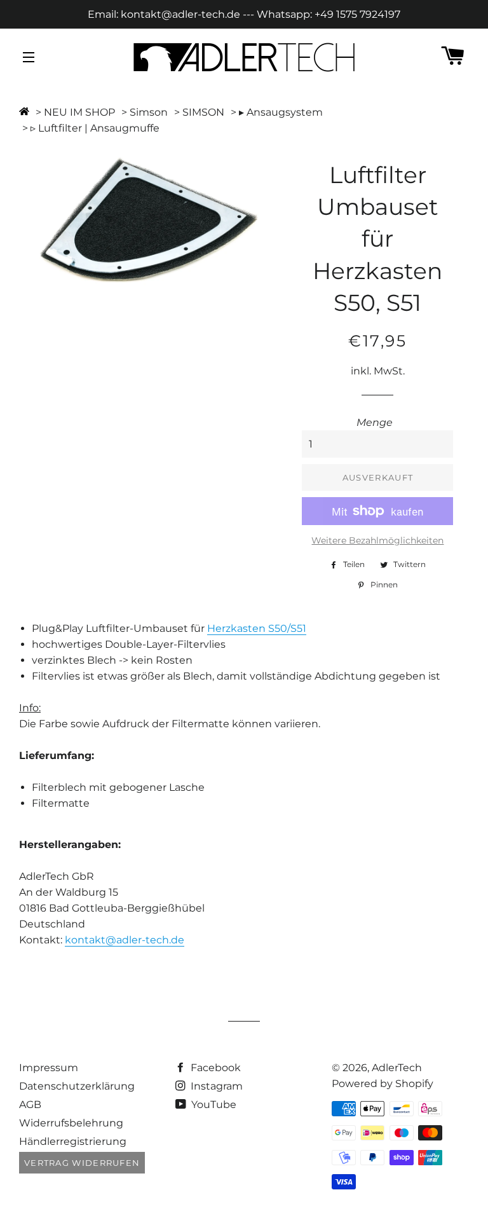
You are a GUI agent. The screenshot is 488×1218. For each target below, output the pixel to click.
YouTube (212, 1104)
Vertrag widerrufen (82, 1163)
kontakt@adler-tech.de (124, 940)
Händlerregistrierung (72, 1141)
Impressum (48, 1068)
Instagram (215, 1086)
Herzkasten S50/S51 (256, 628)
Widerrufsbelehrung (71, 1123)
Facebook (214, 1068)
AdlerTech (397, 1068)
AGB (30, 1104)
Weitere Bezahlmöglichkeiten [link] (377, 540)
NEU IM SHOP (79, 112)
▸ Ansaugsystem (281, 112)
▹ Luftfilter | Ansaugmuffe (94, 128)
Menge (374, 422)
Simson (149, 112)
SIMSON (203, 112)
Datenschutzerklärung (77, 1086)
